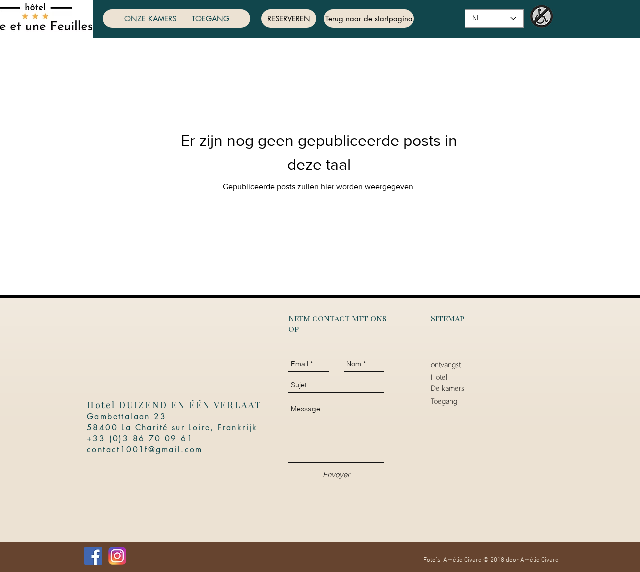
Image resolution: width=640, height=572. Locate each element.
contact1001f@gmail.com (145, 449)
